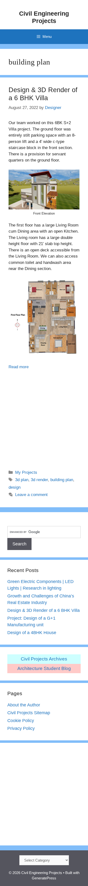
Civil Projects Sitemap (28, 712)
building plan (61, 479)
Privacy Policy (21, 728)
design (15, 487)
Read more (19, 367)
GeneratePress (44, 878)
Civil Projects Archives (44, 658)
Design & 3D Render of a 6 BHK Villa (43, 610)
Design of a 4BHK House (31, 632)
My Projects (26, 472)
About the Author (23, 704)
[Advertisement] (44, 417)
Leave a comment (31, 494)
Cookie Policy (20, 720)
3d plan (21, 479)
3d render (39, 479)
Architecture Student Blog (44, 668)
